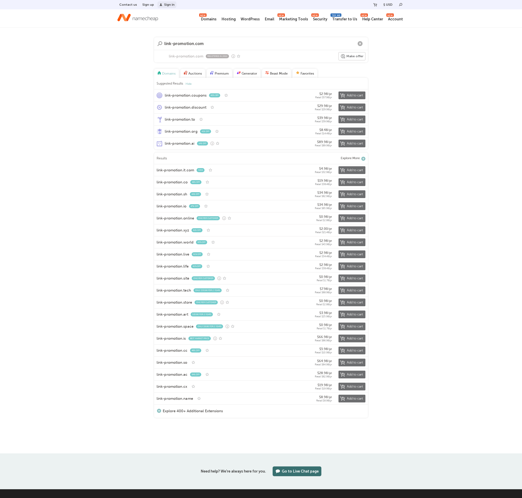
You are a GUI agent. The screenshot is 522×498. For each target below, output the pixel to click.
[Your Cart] (375, 5)
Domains (208, 18)
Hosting (228, 19)
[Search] (401, 5)
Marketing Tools (293, 18)
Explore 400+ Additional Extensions (193, 411)
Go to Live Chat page (300, 471)
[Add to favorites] (238, 56)
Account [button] (395, 18)
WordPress (250, 19)
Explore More (350, 158)
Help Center (372, 18)
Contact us (128, 5)
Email (269, 19)
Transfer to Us (344, 18)
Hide (189, 83)
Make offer (355, 56)
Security (319, 18)
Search (159, 43)
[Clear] (360, 43)
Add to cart (355, 95)
